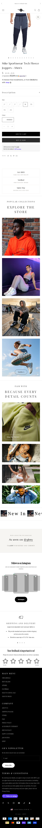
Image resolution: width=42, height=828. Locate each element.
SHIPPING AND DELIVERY (21, 623)
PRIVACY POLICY (7, 723)
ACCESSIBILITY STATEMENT (10, 726)
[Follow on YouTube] (19, 803)
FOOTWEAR (5, 689)
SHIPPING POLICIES (7, 712)
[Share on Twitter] (11, 156)
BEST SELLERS (12, 478)
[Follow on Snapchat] (30, 803)
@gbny (28, 539)
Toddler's (21, 372)
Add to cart (21, 134)
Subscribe (8, 765)
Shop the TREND (13, 437)
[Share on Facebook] (8, 156)
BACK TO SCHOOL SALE (8, 693)
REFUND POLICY (7, 730)
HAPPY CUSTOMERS (8, 734)
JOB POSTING (6, 738)
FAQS (3, 719)
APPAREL (10, 499)
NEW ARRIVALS (12, 458)
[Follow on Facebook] (3, 803)
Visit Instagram (21, 599)
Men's (21, 251)
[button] (21, 76)
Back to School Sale (21, 3)
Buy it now (21, 140)
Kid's (21, 332)
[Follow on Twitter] (8, 803)
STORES (4, 715)
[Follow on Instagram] (14, 803)
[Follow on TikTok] (24, 803)
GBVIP (4, 741)
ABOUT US (5, 708)
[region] (21, 627)
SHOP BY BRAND (7, 696)
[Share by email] (16, 156)
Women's (21, 291)
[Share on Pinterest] (14, 156)
